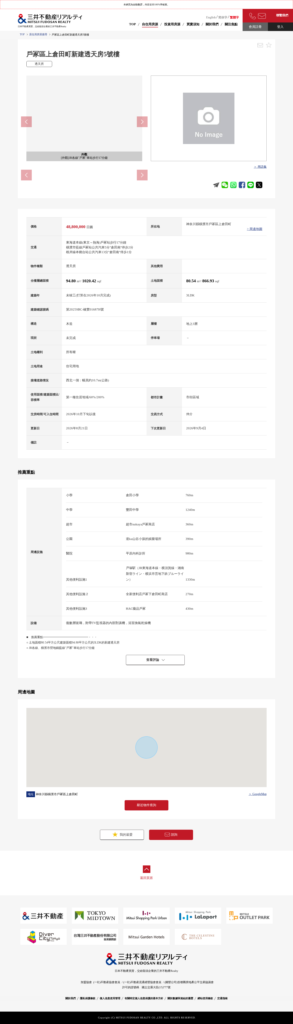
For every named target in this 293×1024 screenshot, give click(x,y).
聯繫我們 (282, 15)
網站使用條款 (205, 998)
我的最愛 (126, 834)
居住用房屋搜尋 (38, 34)
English (211, 17)
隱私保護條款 (87, 998)
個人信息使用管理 (110, 998)
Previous (26, 121)
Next (142, 121)
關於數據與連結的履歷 (180, 998)
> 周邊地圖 (254, 229)
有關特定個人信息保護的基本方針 (144, 998)
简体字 (222, 17)
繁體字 (234, 17)
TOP (132, 24)
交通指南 (222, 998)
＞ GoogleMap (258, 794)
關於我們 (70, 998)
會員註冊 (255, 26)
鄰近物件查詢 (146, 805)
